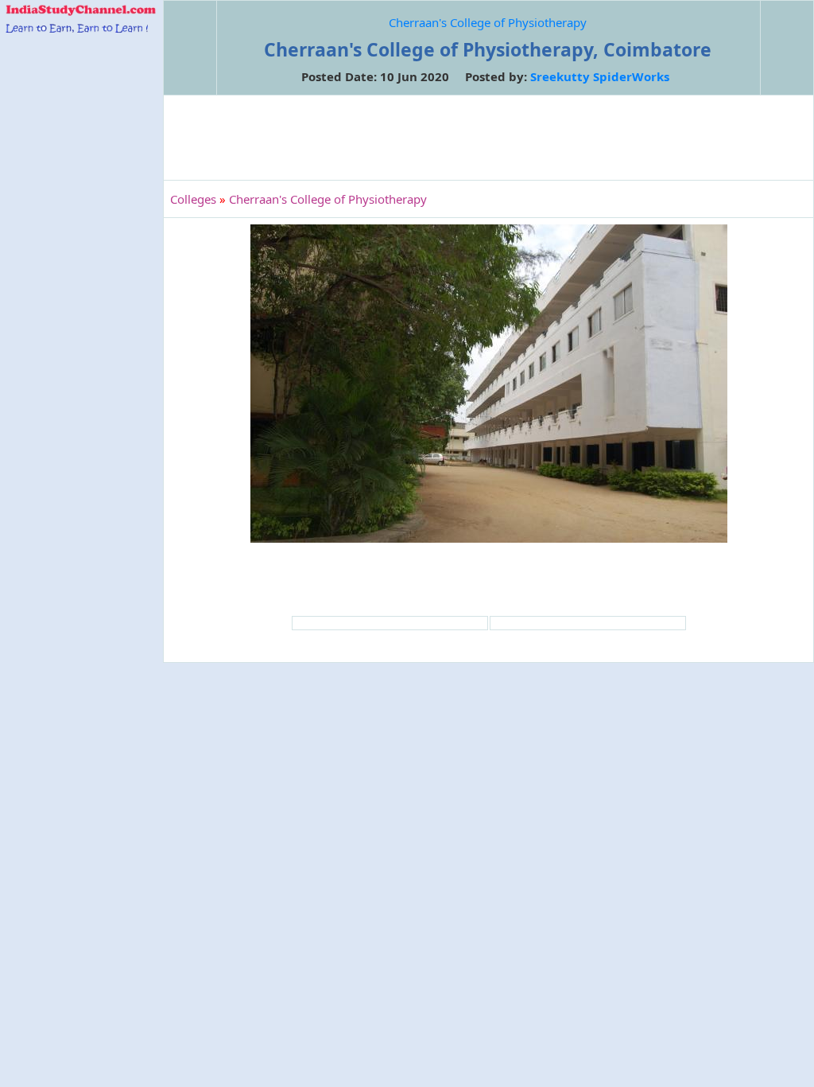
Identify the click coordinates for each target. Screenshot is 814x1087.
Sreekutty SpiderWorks (599, 76)
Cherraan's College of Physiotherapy (488, 22)
